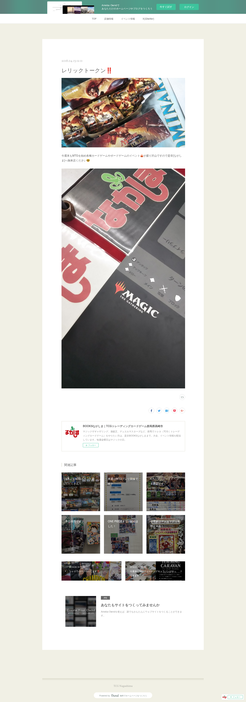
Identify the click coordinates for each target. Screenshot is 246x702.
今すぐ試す (166, 6)
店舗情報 (108, 18)
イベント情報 (128, 18)
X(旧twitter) (148, 18)
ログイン (189, 7)
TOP (94, 18)
